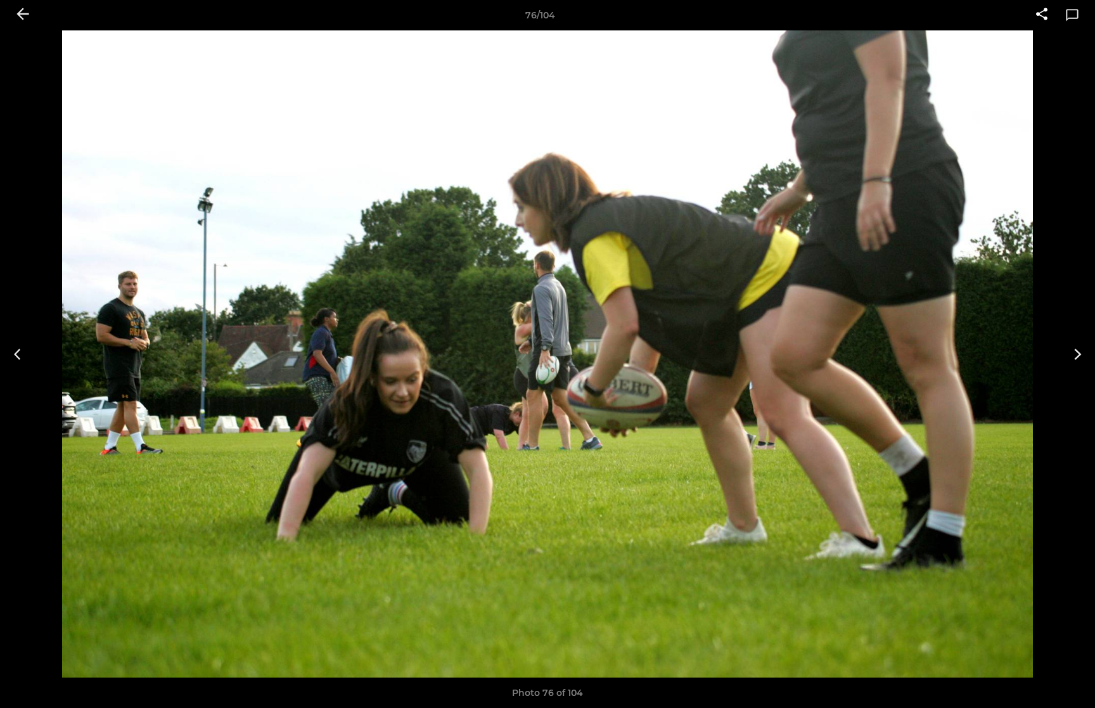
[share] (1041, 15)
